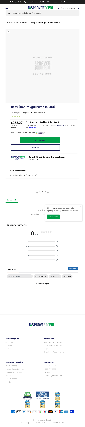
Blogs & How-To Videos (53, 342)
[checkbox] (67, 276)
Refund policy (23, 422)
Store (25, 22)
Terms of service (59, 422)
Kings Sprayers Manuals (53, 345)
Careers (9, 348)
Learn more (33, 128)
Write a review (73, 268)
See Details (33, 159)
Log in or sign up (68, 7)
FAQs (46, 348)
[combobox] (42, 13)
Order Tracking (11, 366)
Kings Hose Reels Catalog (54, 352)
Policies (9, 382)
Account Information (14, 372)
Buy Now (35, 147)
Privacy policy (41, 422)
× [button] (80, 206)
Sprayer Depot (12, 22)
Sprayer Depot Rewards (15, 369)
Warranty (9, 375)
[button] (6, 7)
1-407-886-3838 (50, 372)
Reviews (9, 345)
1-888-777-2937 (50, 369)
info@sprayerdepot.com (53, 375)
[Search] (9, 12)
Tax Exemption (11, 379)
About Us (9, 342)
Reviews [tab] (10, 200)
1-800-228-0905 (50, 366)
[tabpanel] (42, 291)
